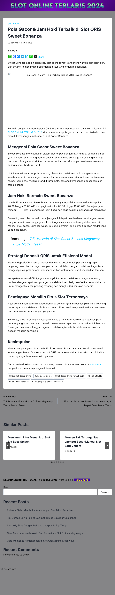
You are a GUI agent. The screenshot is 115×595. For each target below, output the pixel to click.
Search (7, 487)
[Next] (107, 445)
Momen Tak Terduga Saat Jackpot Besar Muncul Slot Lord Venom (83, 442)
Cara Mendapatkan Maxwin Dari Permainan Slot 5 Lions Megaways (45, 533)
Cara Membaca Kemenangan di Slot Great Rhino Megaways (40, 540)
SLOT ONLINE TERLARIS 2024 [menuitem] (25, 132)
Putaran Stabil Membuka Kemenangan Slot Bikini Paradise (40, 510)
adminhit (14, 43)
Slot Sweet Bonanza (19, 382)
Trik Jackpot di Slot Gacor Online (47, 382)
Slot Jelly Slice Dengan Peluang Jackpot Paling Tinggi (37, 525)
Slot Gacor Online (43, 376)
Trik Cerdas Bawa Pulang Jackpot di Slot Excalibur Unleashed (42, 518)
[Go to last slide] (8, 445)
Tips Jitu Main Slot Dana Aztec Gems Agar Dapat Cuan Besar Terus (88, 401)
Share (41, 57)
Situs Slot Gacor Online (20, 376)
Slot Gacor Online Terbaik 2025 (69, 376)
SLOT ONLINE (14, 24)
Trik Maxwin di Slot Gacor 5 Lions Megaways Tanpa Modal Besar (28, 401)
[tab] (52, 462)
